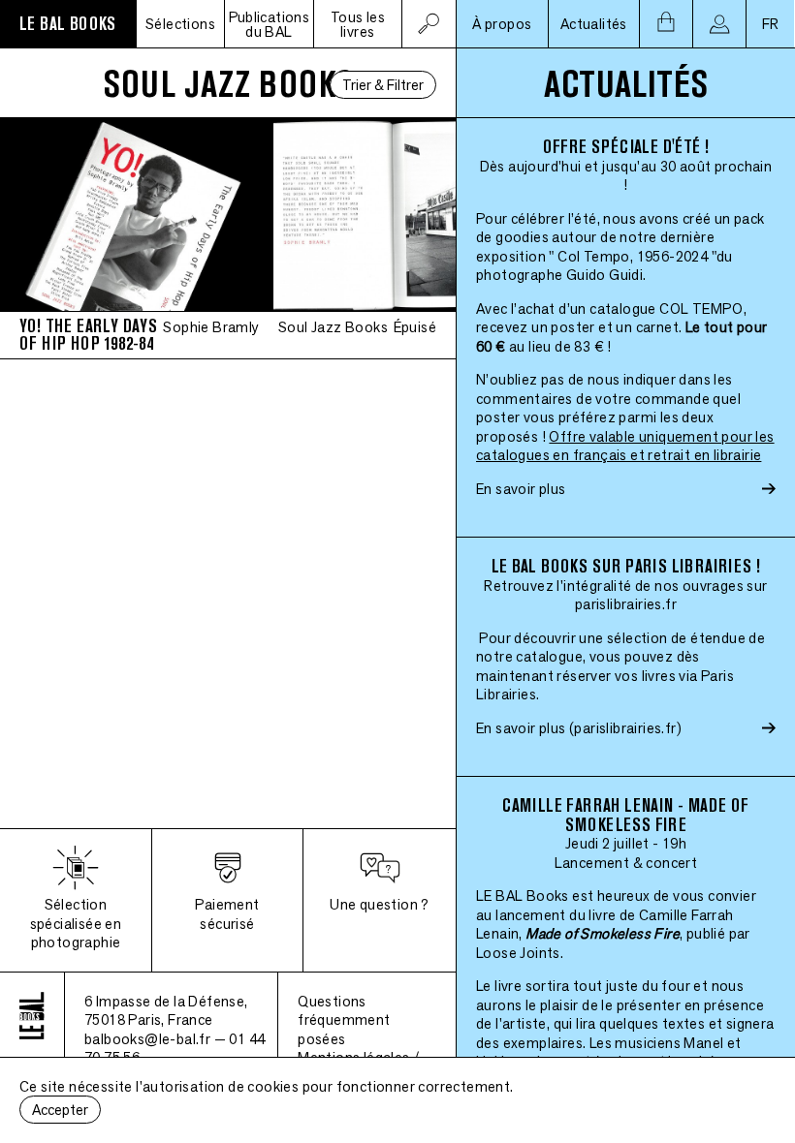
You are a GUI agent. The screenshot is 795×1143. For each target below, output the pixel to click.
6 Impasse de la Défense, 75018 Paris (166, 1011)
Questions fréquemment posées (344, 1020)
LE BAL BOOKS (67, 24)
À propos (501, 24)
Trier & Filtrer (383, 85)
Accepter (60, 1109)
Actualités (593, 24)
